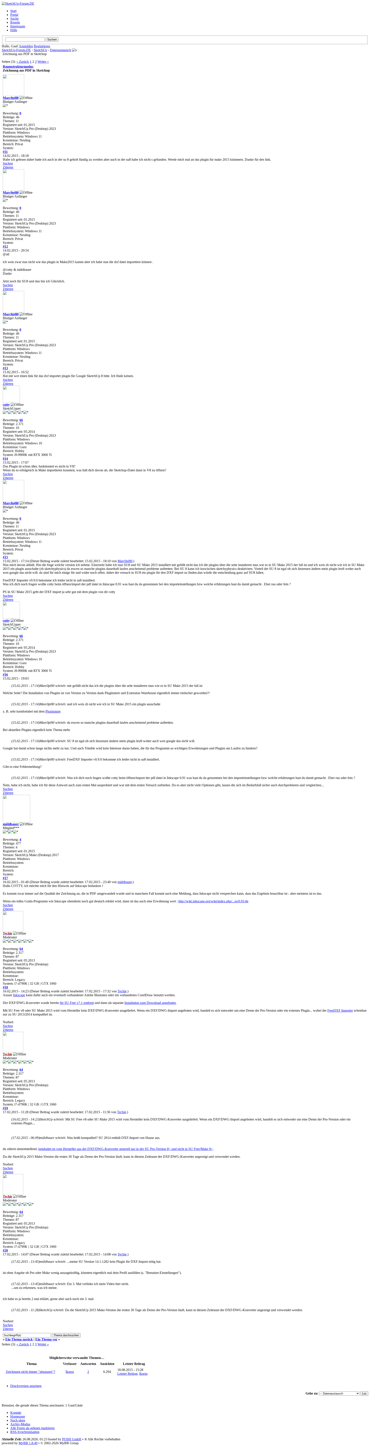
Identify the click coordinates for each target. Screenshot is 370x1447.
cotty (6, 404)
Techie (122, 991)
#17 (5, 878)
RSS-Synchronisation (24, 1432)
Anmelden (26, 46)
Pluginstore (53, 711)
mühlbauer (11, 824)
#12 (5, 246)
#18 (5, 987)
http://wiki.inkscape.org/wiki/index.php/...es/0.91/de (213, 901)
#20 (5, 1250)
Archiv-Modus (20, 1424)
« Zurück (22, 61)
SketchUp (40, 50)
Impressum (17, 26)
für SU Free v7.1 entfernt (77, 1003)
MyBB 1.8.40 (28, 1443)
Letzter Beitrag (127, 1373)
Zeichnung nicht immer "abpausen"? (30, 1372)
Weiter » (43, 61)
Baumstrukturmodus (18, 66)
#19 (5, 1108)
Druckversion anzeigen (26, 1386)
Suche (14, 18)
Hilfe (13, 30)
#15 (5, 557)
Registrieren (42, 46)
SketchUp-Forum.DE (16, 50)
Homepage (17, 1416)
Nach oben (17, 1420)
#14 (5, 458)
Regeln (15, 22)
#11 (5, 152)
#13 (5, 368)
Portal (14, 14)
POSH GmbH (71, 1439)
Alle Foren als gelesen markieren (32, 1428)
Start (13, 11)
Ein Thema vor (46, 1339)
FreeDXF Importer (340, 1010)
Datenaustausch (60, 50)
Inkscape (19, 995)
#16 (5, 674)
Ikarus (70, 1372)
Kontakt (15, 1412)
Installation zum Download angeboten (150, 1003)
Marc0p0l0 (11, 98)
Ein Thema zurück (19, 1339)
